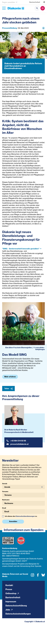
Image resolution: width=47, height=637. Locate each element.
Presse (8, 589)
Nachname (6, 500)
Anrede (4, 483)
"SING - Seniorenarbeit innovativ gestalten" (20, 249)
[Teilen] (44, 2)
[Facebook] (37, 576)
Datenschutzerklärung (16, 605)
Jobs (7, 609)
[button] (23, 487)
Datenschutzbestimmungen (25, 516)
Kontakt (9, 585)
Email (4, 508)
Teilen (7, 388)
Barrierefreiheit (34, 2)
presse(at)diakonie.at (19, 444)
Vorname (5, 491)
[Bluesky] (43, 576)
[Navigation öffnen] (4, 8)
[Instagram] (32, 576)
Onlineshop (11, 593)
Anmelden (13, 521)
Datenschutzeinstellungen (18, 613)
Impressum (10, 601)
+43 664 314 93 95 (18, 441)
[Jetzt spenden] (42, 8)
